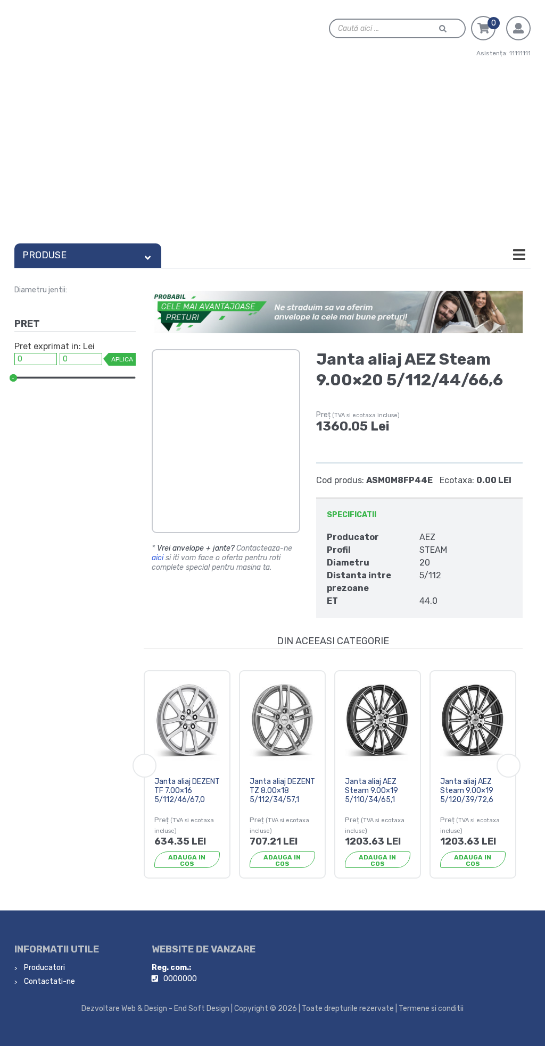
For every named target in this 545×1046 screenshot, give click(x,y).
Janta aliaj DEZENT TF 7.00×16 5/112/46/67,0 (187, 790)
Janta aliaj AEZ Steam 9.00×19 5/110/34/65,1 (371, 790)
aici (157, 557)
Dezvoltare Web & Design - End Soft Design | (157, 1008)
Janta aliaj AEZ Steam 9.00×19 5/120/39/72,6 (466, 790)
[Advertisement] (272, 159)
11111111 (520, 53)
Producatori (43, 967)
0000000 (180, 978)
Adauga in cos (186, 860)
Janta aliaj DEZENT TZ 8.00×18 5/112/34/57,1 (282, 790)
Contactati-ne (48, 981)
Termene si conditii (431, 1008)
